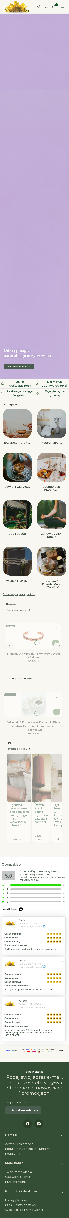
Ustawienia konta (17, 1176)
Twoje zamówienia (18, 1172)
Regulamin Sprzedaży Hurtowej (28, 1148)
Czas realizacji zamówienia (24, 1209)
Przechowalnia (15, 1181)
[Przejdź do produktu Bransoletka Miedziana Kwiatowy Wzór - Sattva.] (33, 636)
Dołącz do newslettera (23, 1110)
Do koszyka (55, 643)
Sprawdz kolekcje (19, 366)
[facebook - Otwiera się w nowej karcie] (27, 1123)
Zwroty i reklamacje (19, 1144)
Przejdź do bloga (17, 749)
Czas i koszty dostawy (20, 1205)
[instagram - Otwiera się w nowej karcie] (38, 1123)
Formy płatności (16, 1200)
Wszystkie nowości (16, 610)
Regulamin (13, 1153)
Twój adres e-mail (16, 1102)
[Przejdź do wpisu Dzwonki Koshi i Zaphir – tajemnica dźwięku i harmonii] (41, 778)
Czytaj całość (18, 839)
